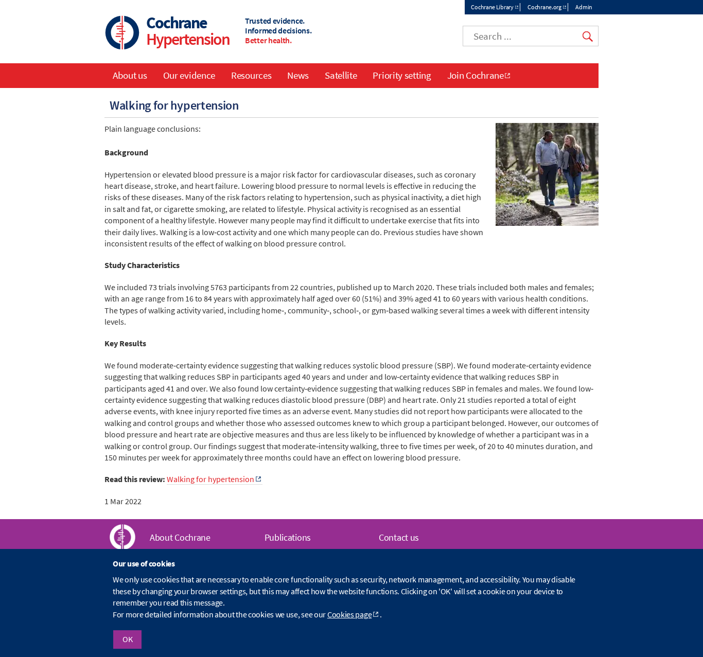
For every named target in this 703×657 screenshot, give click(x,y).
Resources (251, 75)
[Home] (122, 33)
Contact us (399, 537)
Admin (583, 7)
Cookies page (349, 614)
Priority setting (402, 75)
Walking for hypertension (210, 479)
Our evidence (189, 75)
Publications (288, 537)
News (298, 75)
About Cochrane (180, 537)
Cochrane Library (492, 7)
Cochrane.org (544, 7)
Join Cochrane (475, 75)
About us (130, 75)
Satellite (341, 75)
